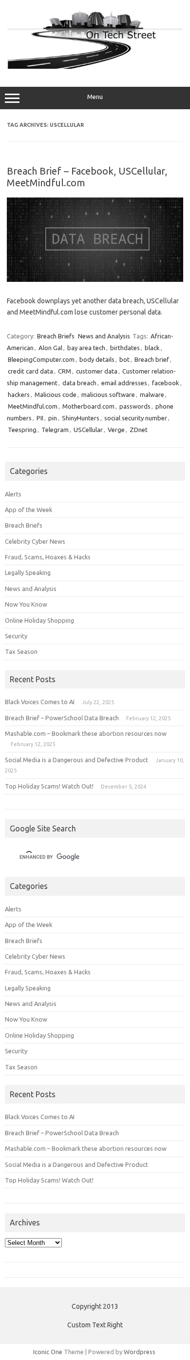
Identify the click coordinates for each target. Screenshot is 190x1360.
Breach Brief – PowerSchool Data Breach (62, 717)
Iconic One (47, 1351)
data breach (79, 382)
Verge (116, 429)
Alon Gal (50, 347)
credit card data (30, 371)
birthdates (125, 347)
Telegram (55, 429)
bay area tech (86, 347)
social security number (135, 417)
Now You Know (26, 604)
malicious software (108, 394)
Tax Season (21, 651)
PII (40, 417)
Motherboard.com (88, 406)
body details (96, 359)
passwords (135, 406)
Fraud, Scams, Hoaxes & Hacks (48, 556)
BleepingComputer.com (41, 359)
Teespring (22, 429)
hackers (19, 394)
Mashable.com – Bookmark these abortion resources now (86, 733)
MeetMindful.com (32, 406)
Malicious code (55, 394)
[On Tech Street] (95, 66)
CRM (64, 371)
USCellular (88, 429)
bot (124, 359)
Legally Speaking (28, 572)
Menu (95, 96)
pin (52, 417)
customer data (96, 371)
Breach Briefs (56, 336)
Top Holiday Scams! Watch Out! (49, 786)
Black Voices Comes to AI (40, 701)
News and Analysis (104, 336)
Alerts (13, 494)
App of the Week (28, 509)
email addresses (124, 382)
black (152, 347)
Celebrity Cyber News (35, 541)
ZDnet (139, 429)
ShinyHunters (80, 417)
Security (16, 635)
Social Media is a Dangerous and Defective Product (76, 759)
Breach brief (151, 359)
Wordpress (139, 1351)
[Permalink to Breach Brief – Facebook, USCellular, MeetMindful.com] (95, 279)
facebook (165, 382)
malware (152, 394)
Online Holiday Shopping (39, 620)
